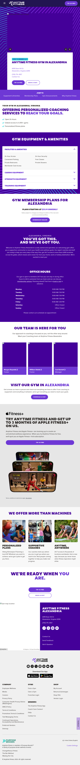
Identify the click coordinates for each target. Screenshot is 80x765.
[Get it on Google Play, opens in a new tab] (46, 676)
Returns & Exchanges (61, 692)
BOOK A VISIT (32, 82)
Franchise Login (33, 695)
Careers (5, 695)
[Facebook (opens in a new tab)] (44, 628)
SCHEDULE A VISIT (39, 397)
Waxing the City (7, 756)
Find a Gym (32, 688)
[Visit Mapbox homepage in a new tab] (4, 649)
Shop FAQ (57, 695)
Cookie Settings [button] (72, 745)
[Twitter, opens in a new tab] (36, 666)
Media (4, 692)
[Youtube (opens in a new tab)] (57, 628)
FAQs (30, 712)
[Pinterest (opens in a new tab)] (52, 628)
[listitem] (14, 358)
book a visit (57, 281)
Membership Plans (31, 96)
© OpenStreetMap (34, 649)
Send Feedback (47, 640)
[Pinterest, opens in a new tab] (43, 666)
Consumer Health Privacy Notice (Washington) (13, 702)
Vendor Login (58, 698)
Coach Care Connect (35, 709)
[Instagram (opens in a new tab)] (48, 628)
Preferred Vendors (8, 725)
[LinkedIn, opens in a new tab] (40, 666)
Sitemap (5, 728)
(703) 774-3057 (17, 74)
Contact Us (16, 77)
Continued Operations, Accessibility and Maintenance (13, 721)
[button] (65, 49)
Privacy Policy (7, 698)
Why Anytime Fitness (69, 96)
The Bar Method (8, 753)
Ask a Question (47, 644)
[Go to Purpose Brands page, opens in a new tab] (9, 741)
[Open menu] (4, 3)
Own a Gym (32, 692)
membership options (24, 281)
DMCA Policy (6, 707)
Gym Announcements (49, 96)
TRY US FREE (71, 3)
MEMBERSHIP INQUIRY (40, 220)
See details (29, 498)
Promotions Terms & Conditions (13, 713)
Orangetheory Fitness (9, 751)
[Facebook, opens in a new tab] (28, 666)
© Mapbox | (26, 649)
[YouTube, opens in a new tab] (47, 666)
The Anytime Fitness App (36, 706)
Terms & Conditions (9, 710)
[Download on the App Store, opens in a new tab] (33, 676)
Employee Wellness (9, 688)
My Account (58, 688)
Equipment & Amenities (12, 96)
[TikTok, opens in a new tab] (51, 666)
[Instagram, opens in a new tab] (32, 666)
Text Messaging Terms (10, 717)
